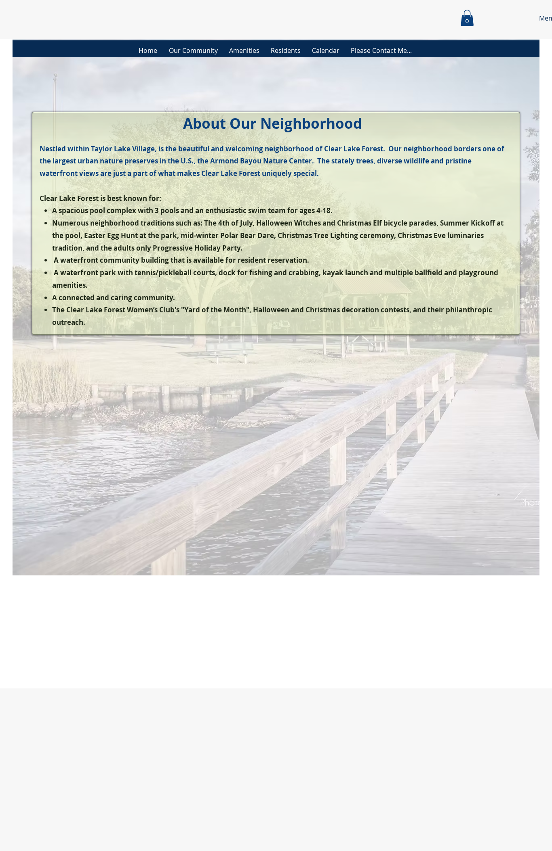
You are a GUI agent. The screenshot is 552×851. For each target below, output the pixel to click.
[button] (467, 18)
